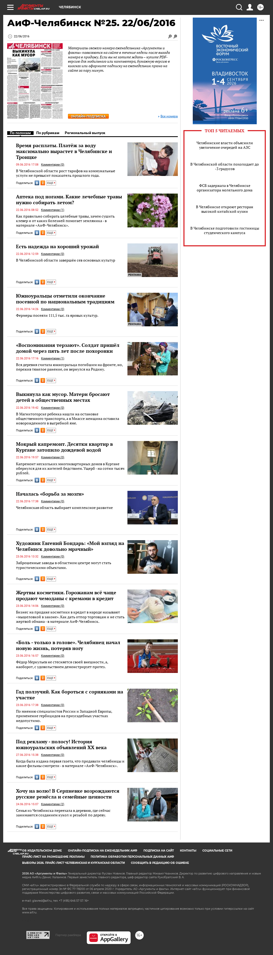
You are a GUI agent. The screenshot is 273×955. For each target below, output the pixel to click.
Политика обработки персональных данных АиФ (132, 856)
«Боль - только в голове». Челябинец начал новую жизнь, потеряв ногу (68, 645)
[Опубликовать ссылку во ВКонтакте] (37, 182)
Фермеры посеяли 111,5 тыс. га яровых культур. (57, 315)
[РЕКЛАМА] (152, 245)
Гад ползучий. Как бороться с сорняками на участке (69, 694)
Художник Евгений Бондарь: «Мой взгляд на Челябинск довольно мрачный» (70, 546)
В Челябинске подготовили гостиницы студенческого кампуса (224, 230)
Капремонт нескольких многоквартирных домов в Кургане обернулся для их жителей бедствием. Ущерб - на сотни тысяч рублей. (70, 468)
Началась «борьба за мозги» (50, 494)
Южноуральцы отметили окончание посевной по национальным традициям (65, 298)
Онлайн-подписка (88, 116)
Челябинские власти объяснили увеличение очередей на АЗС (224, 145)
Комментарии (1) (52, 210)
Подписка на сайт (158, 850)
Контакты (188, 850)
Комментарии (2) (52, 804)
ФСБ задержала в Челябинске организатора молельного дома (224, 187)
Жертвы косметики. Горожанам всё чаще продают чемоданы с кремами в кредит (66, 595)
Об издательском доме (42, 850)
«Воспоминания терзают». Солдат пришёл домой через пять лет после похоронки (67, 348)
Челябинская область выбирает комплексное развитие (64, 507)
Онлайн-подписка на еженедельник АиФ (102, 850)
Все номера (169, 116)
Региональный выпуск (85, 133)
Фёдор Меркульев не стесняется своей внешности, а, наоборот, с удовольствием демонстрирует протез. (62, 664)
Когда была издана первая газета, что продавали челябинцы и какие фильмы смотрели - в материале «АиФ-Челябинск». (70, 763)
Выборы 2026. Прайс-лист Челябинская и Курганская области (73, 863)
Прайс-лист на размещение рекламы (53, 856)
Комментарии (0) (52, 164)
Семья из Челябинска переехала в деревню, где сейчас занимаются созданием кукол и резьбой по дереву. (63, 812)
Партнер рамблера (68, 935)
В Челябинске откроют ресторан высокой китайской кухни (224, 209)
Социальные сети (217, 850)
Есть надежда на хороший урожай (57, 246)
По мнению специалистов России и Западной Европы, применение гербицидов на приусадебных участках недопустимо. (64, 716)
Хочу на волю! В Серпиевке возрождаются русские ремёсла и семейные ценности (67, 794)
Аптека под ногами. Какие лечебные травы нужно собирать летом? (69, 199)
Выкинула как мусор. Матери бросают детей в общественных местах (63, 397)
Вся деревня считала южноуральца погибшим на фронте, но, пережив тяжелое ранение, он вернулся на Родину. (69, 367)
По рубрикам (47, 133)
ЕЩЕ (50, 183)
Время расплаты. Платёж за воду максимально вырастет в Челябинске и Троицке (64, 151)
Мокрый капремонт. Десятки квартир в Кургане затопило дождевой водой (64, 447)
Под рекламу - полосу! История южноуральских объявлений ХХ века (61, 744)
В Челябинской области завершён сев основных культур (65, 260)
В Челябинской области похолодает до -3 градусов (224, 166)
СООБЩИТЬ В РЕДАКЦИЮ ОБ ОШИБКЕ (160, 863)
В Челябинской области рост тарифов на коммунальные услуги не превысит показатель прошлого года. (65, 173)
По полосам (20, 133)
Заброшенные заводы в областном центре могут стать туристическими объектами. (63, 565)
